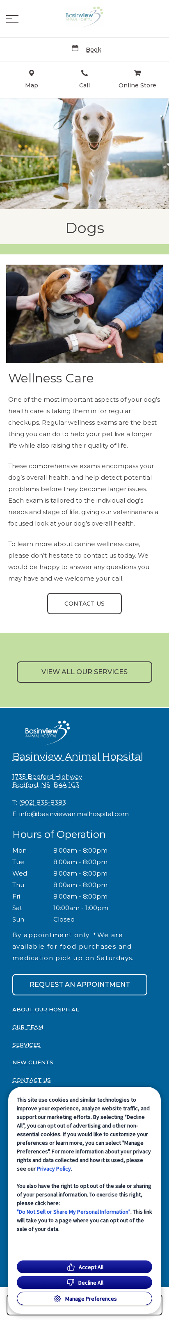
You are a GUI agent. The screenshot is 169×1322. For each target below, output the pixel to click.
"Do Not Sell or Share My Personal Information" (73, 1211)
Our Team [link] (27, 1027)
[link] (84, 16)
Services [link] (26, 1044)
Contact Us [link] (84, 603)
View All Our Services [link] (84, 672)
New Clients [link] (32, 1062)
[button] (12, 19)
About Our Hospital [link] (45, 1009)
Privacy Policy (54, 1168)
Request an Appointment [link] (80, 984)
